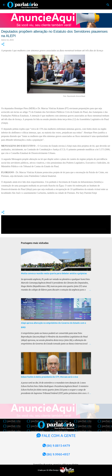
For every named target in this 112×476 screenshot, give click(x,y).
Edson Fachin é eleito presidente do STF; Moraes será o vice (49, 377)
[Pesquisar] (108, 4)
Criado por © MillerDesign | (49, 470)
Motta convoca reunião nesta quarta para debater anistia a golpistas (54, 273)
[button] (3, 44)
